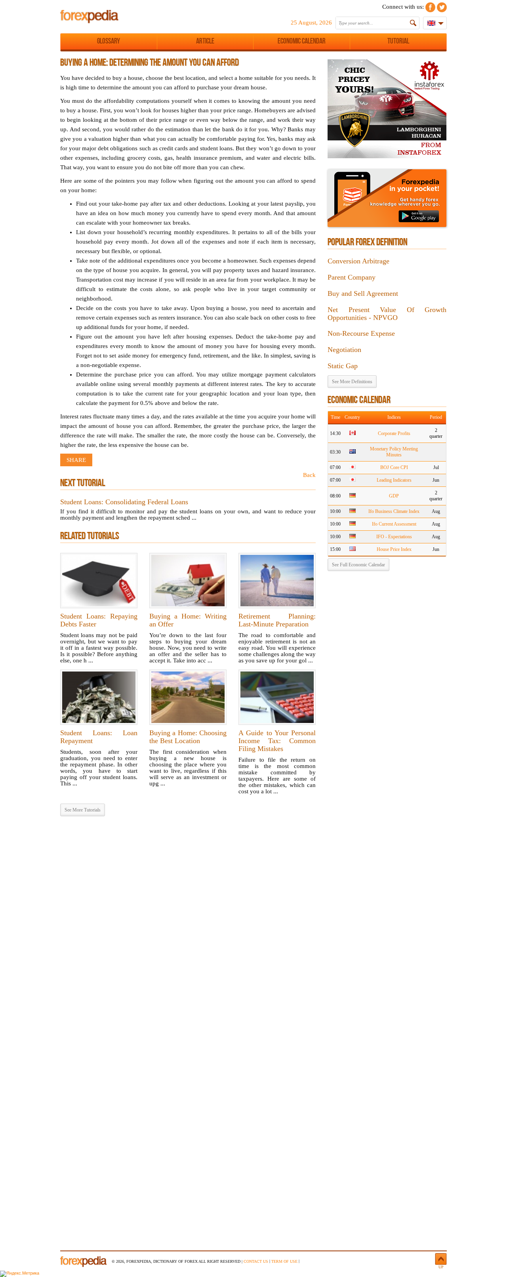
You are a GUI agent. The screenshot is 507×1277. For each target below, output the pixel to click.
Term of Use (284, 1261)
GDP (394, 496)
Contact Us (256, 1261)
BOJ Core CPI (394, 467)
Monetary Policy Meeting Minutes (394, 452)
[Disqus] (188, 924)
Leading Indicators (394, 480)
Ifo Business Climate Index (393, 511)
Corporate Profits (394, 433)
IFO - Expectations (394, 536)
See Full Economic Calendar (358, 565)
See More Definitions (352, 381)
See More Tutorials (83, 810)
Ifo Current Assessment (394, 524)
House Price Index (394, 549)
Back (309, 475)
